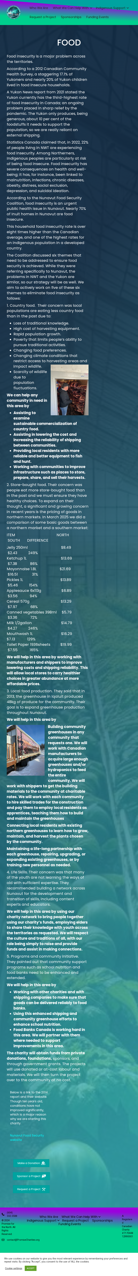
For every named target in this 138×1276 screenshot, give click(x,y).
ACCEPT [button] (30, 1268)
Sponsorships (71, 17)
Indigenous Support (110, 8)
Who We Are (38, 8)
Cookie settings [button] (13, 1268)
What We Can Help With (71, 8)
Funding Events (97, 17)
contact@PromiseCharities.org (23, 1239)
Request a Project (43, 17)
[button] (91, 8)
